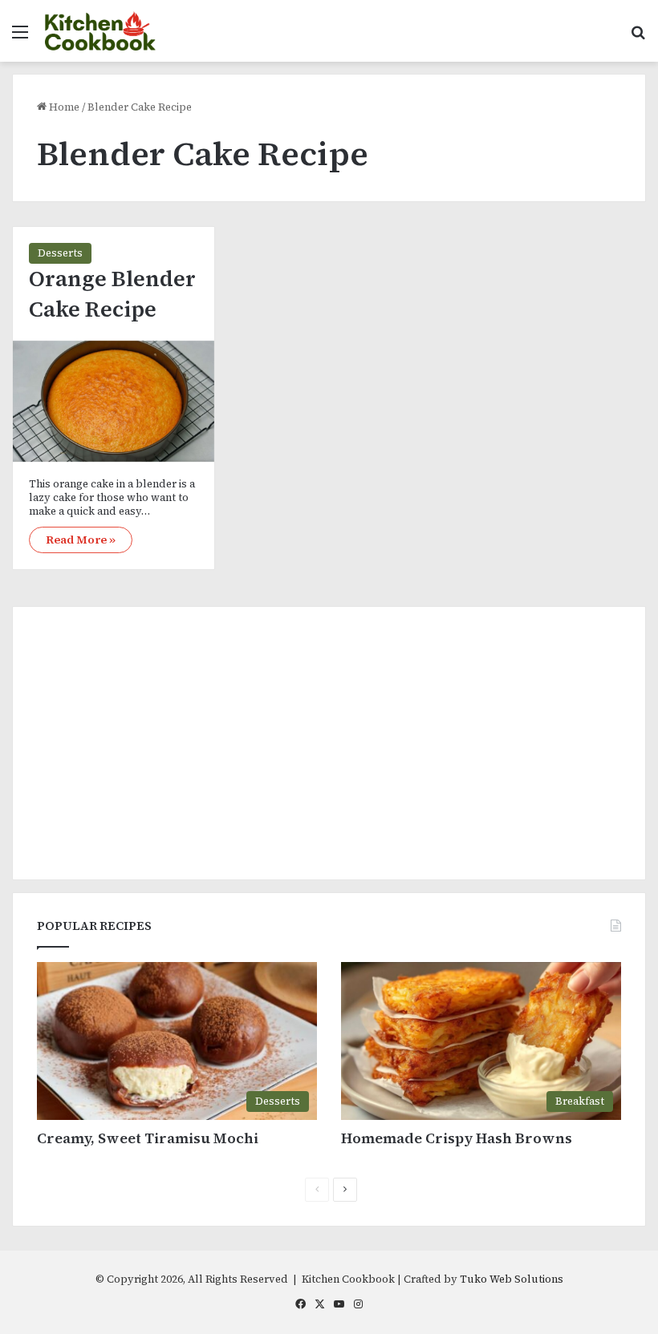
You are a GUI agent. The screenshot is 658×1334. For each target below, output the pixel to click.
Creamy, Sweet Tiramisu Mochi (147, 1138)
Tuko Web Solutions (511, 1279)
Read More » (81, 540)
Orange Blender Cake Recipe (112, 294)
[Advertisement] (329, 743)
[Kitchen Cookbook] (100, 31)
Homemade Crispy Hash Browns (456, 1138)
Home (63, 107)
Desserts (60, 253)
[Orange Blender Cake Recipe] (113, 401)
